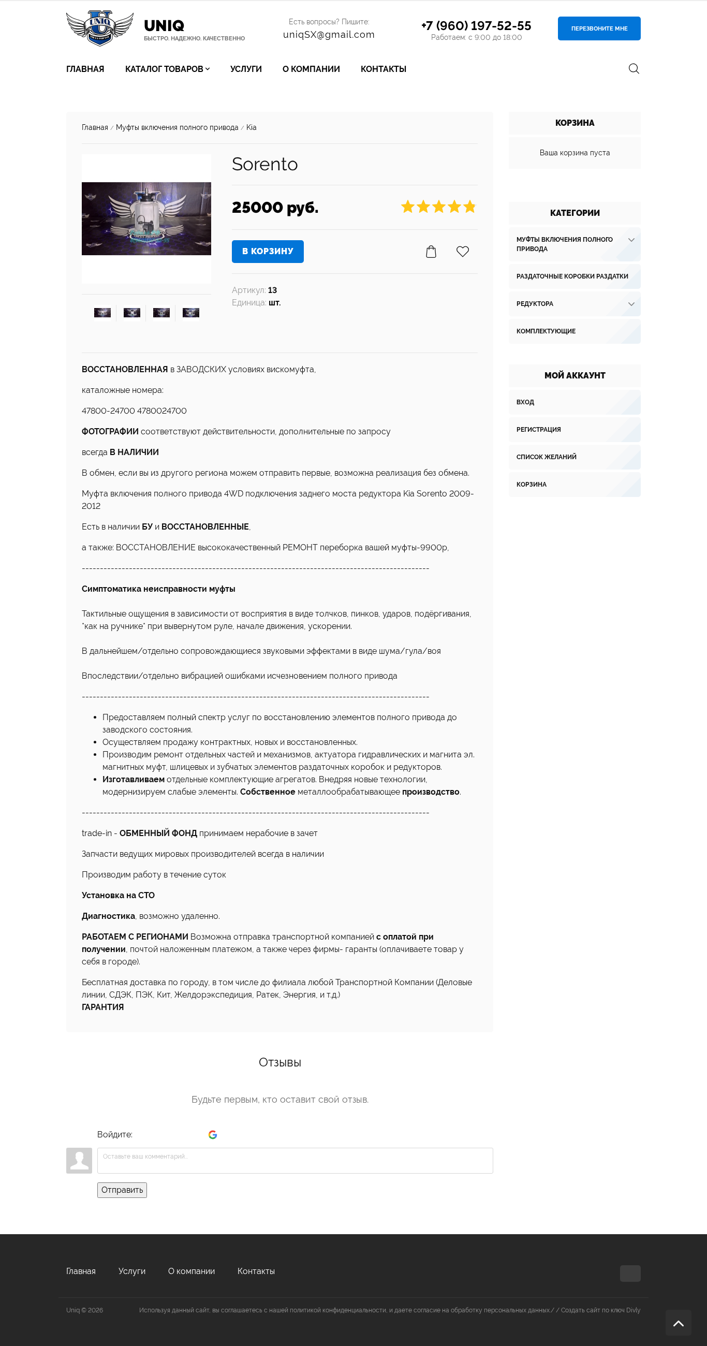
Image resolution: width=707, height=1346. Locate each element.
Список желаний (547, 457)
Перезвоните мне (599, 28)
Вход (525, 402)
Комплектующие (546, 331)
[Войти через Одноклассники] (230, 1135)
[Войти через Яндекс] (195, 1135)
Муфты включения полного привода (565, 244)
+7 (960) (476, 25)
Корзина (532, 484)
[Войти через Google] (212, 1135)
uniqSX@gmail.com (329, 34)
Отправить (122, 1190)
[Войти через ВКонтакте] (160, 1135)
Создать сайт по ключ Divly (601, 1310)
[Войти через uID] (142, 1135)
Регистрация (539, 429)
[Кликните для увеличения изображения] (146, 219)
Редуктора (535, 304)
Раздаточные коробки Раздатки (572, 276)
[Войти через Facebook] (177, 1135)
